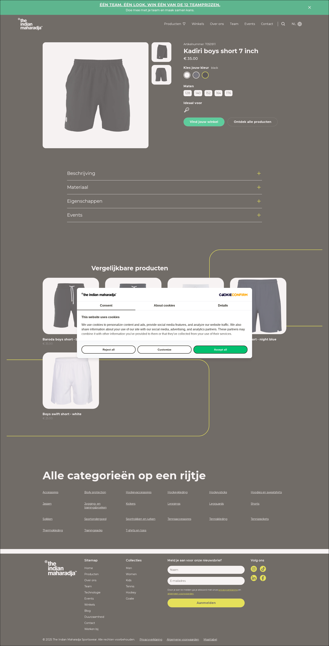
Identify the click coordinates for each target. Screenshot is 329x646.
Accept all (220, 349)
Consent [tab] (106, 305)
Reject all (109, 349)
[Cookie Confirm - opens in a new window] (233, 294)
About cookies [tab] (164, 305)
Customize (164, 349)
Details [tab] (223, 305)
